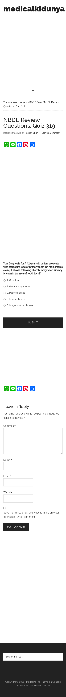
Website (7, 492)
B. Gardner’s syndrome (18, 286)
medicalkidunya (34, 8)
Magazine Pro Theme (37, 682)
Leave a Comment (51, 133)
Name (7, 460)
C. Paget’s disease (16, 293)
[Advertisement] (33, 49)
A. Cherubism (13, 280)
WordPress (35, 685)
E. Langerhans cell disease (20, 305)
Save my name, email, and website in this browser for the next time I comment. (31, 514)
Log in (46, 685)
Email (7, 476)
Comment (9, 425)
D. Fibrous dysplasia (17, 299)
